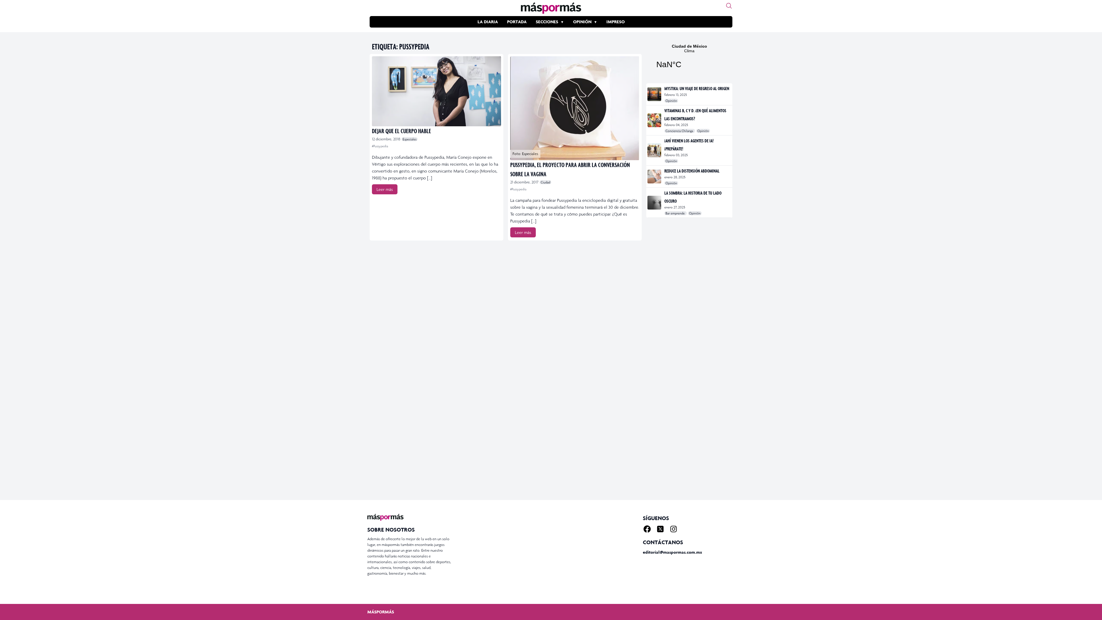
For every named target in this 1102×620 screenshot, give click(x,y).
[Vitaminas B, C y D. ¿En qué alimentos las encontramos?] (654, 120)
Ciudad (545, 182)
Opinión (582, 21)
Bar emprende (676, 213)
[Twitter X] (660, 529)
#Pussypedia (380, 146)
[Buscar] (728, 5)
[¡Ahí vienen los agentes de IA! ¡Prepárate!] (654, 150)
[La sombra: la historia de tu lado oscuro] (654, 203)
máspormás (380, 612)
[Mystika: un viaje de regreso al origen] (654, 94)
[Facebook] (647, 529)
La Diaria (488, 21)
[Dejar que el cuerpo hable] (436, 91)
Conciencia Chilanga (680, 131)
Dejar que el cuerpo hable (401, 131)
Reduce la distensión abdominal (691, 171)
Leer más (385, 189)
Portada (517, 21)
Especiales (409, 139)
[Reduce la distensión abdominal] (654, 176)
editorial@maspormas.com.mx (672, 552)
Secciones (547, 21)
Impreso (615, 21)
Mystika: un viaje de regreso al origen (696, 88)
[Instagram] (673, 529)
